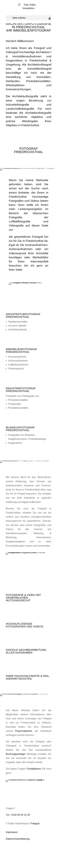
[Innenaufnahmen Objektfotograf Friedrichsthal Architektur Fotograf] (28, 779)
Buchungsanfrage (15, 754)
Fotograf (34, 823)
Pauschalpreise (23, 731)
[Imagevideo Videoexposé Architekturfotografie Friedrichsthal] (28, 552)
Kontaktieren (34, 768)
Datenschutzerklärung (17, 839)
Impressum (12, 832)
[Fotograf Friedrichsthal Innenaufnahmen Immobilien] (28, 282)
